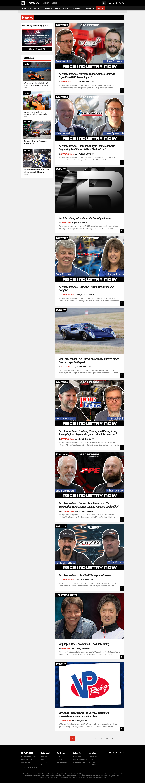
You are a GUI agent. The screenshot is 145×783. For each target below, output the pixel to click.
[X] (123, 3)
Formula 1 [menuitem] (25, 8)
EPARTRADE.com (67, 82)
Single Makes (62, 762)
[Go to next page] (112, 738)
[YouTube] (110, 3)
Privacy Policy (26, 759)
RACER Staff (65, 223)
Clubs (59, 756)
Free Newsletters (79, 759)
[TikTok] (116, 3)
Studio (91, 759)
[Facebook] (113, 3)
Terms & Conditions (28, 756)
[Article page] (37, 71)
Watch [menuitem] (54, 3)
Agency (92, 762)
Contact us (25, 762)
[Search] (104, 3)
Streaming (77, 756)
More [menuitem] (99, 8)
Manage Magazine (79, 762)
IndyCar (44, 756)
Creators (92, 765)
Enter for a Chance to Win (37, 49)
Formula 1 (44, 762)
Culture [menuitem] (46, 3)
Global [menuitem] (65, 8)
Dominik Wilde (66, 367)
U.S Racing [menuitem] (76, 8)
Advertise (93, 756)
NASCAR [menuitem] (47, 8)
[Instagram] (120, 3)
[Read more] (122, 90)
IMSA (42, 765)
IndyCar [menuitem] (37, 8)
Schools (60, 759)
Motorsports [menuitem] (34, 3)
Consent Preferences (29, 768)
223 (107, 738)
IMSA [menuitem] (56, 8)
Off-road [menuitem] (89, 8)
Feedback (24, 765)
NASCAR (43, 759)
